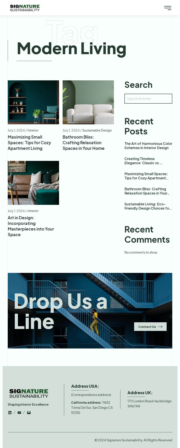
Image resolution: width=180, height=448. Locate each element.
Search (138, 84)
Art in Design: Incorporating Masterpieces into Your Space (31, 226)
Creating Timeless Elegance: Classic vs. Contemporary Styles (142, 162)
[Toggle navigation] (167, 7)
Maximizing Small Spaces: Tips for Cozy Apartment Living (29, 142)
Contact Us (147, 327)
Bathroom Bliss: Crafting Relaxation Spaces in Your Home (84, 142)
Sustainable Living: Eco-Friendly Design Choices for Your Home (147, 208)
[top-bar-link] (10, 412)
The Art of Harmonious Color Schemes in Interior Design (148, 145)
